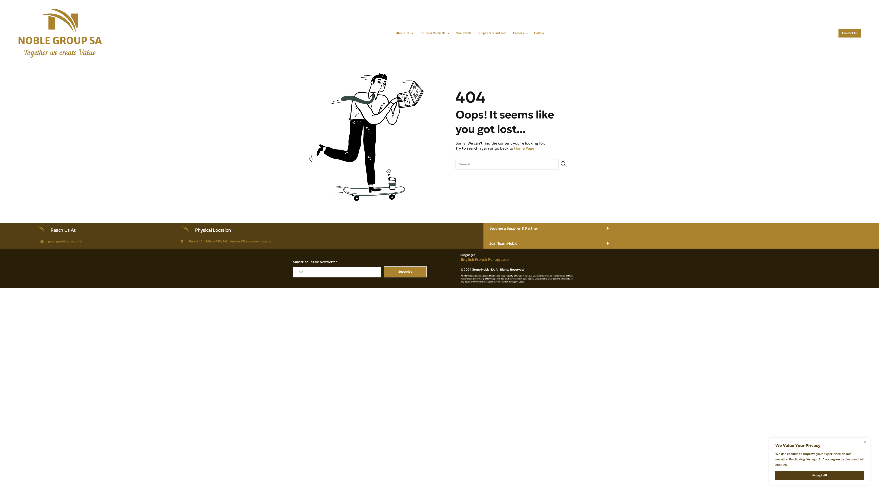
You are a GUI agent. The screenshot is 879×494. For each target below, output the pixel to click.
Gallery (539, 33)
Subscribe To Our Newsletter (315, 262)
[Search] (564, 164)
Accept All (819, 475)
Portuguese (498, 259)
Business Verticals (432, 33)
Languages (467, 255)
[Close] (865, 442)
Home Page (524, 148)
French (481, 259)
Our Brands (463, 33)
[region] (819, 461)
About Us (402, 33)
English (467, 259)
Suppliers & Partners (492, 33)
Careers (518, 33)
